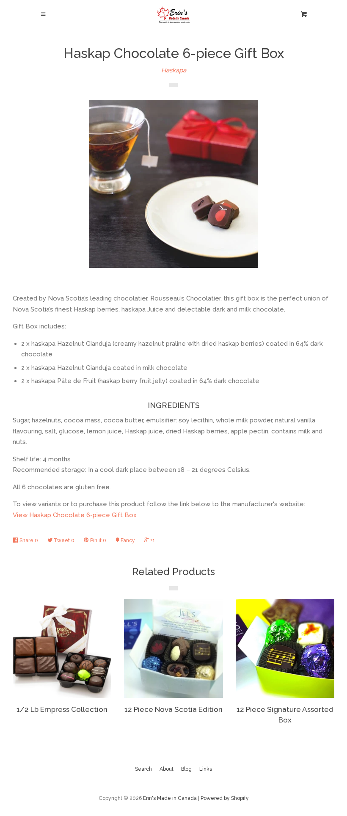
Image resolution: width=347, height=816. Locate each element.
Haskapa (173, 70)
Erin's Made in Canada (170, 798)
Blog (186, 769)
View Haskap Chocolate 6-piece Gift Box (75, 515)
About (167, 769)
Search (143, 769)
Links (205, 769)
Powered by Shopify (225, 798)
